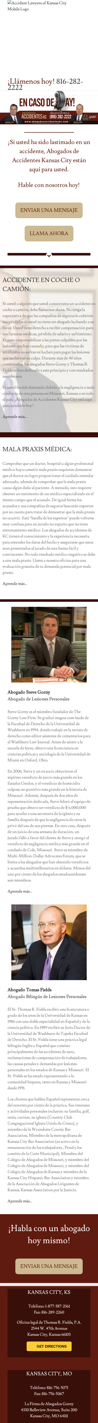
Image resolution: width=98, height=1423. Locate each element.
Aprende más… (15, 416)
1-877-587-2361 (57, 1306)
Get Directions (52, 1346)
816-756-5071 (57, 1387)
